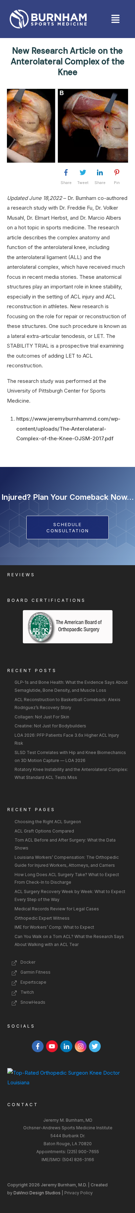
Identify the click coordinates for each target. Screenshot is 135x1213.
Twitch (27, 992)
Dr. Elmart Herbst (47, 217)
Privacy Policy (79, 1192)
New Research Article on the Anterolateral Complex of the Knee (68, 61)
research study (29, 207)
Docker (27, 962)
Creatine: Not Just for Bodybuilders (50, 725)
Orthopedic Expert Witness (42, 918)
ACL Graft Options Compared (44, 831)
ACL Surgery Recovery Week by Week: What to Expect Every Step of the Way (70, 895)
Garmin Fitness (35, 972)
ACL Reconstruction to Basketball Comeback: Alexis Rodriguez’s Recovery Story (67, 703)
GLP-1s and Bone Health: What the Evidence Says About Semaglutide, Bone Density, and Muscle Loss (71, 686)
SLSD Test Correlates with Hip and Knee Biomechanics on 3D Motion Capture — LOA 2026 (70, 756)
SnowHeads (32, 1002)
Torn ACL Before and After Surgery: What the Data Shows (65, 844)
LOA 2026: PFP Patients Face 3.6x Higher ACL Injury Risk (67, 739)
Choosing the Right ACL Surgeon (48, 821)
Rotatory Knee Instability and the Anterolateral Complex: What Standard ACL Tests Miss (71, 773)
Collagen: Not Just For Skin (42, 716)
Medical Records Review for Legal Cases (57, 908)
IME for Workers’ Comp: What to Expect (54, 927)
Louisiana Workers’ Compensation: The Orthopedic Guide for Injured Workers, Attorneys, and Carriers (67, 861)
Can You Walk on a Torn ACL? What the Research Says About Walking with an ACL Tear (69, 940)
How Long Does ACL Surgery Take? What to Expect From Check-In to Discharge (67, 878)
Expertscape (33, 982)
